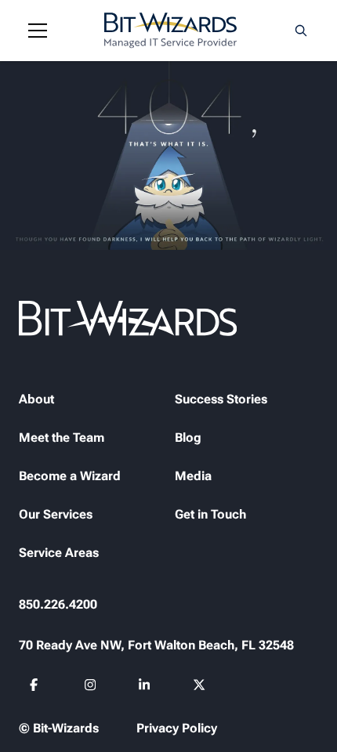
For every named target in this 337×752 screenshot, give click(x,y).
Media (193, 475)
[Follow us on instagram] (90, 687)
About (36, 399)
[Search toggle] (301, 30)
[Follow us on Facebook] (36, 687)
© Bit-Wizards (59, 728)
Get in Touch (210, 514)
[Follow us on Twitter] (199, 687)
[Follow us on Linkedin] (145, 687)
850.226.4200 (58, 604)
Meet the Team (61, 437)
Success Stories (221, 399)
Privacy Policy (176, 728)
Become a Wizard (70, 475)
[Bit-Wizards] (170, 30)
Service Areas (59, 552)
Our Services (55, 514)
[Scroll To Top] (31, 720)
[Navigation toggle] (38, 30)
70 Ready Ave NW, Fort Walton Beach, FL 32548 (156, 645)
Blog (188, 437)
